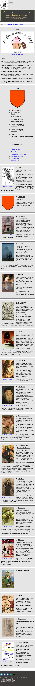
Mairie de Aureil (15, 160)
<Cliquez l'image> (7, 186)
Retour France (15, 152)
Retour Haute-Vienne (17, 156)
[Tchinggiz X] (14, 675)
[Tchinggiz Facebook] (7, 675)
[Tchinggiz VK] (4, 675)
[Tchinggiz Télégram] (1, 675)
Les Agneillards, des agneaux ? (14, 24)
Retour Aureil (15, 158)
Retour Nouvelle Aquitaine (18, 154)
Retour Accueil (15, 149)
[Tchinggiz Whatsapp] (11, 675)
